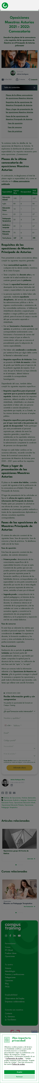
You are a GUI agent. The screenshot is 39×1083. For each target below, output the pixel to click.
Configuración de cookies (14, 1058)
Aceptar (19, 1072)
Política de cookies (18, 1064)
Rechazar (19, 1077)
